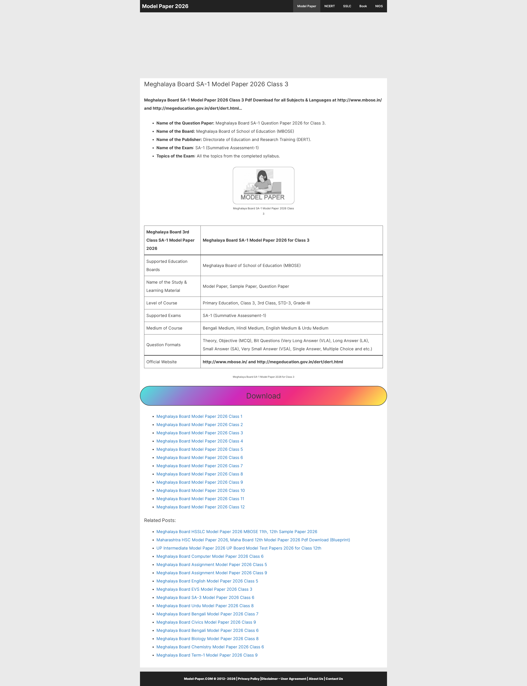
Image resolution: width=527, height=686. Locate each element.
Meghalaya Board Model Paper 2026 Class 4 (199, 441)
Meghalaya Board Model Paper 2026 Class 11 (200, 498)
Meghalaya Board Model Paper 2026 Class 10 (200, 490)
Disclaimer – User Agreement (283, 679)
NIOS (379, 6)
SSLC (347, 6)
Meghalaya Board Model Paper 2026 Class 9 (199, 482)
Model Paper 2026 (165, 6)
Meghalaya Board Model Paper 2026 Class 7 (199, 465)
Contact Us (334, 679)
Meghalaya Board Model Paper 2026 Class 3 (199, 432)
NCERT (329, 6)
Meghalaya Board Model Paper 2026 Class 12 (200, 506)
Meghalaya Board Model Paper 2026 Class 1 (199, 416)
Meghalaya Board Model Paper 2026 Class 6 (199, 457)
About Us (316, 679)
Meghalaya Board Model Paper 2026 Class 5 (199, 449)
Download (263, 395)
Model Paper (306, 6)
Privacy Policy (249, 679)
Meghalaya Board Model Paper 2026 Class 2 (199, 424)
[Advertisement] (263, 45)
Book (363, 6)
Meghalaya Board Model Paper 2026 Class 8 (199, 474)
